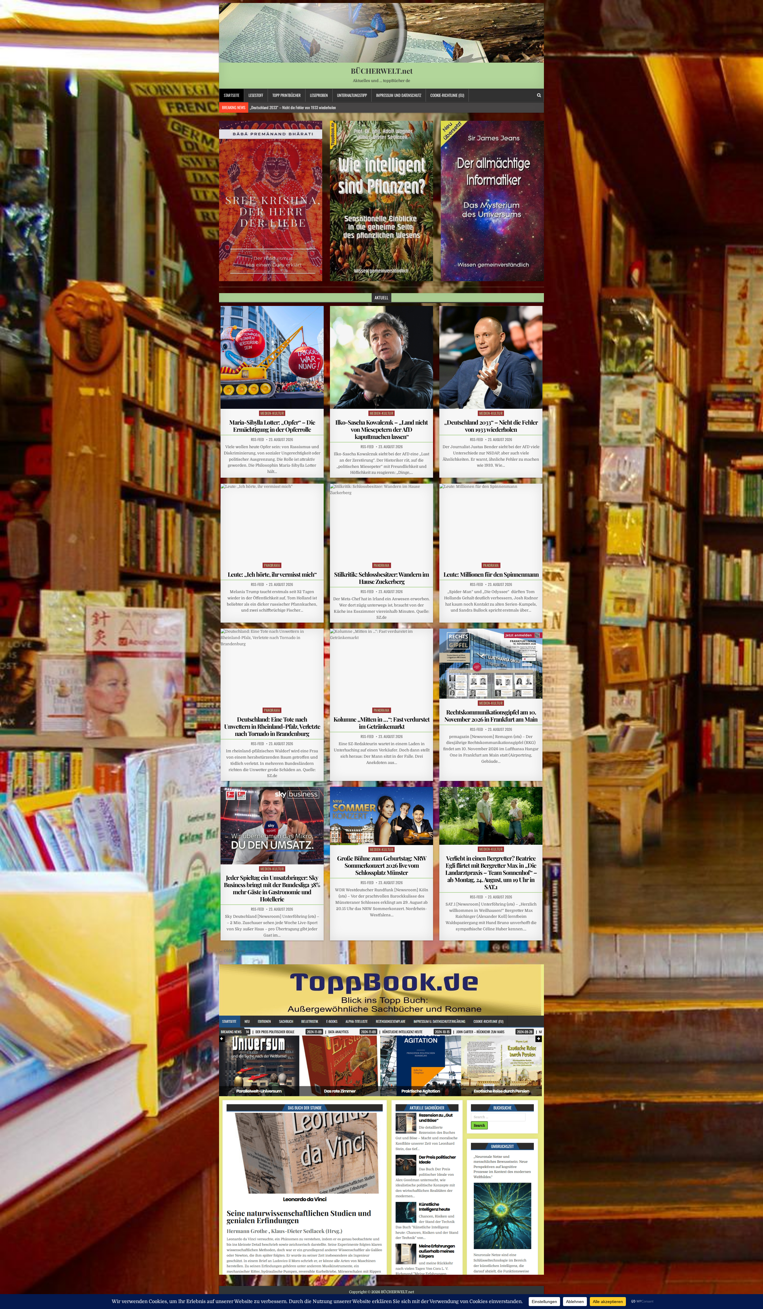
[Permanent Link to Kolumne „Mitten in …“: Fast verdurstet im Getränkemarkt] (381, 667)
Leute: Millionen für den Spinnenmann (491, 574)
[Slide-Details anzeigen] (270, 201)
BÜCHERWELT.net (381, 70)
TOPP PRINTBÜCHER (286, 95)
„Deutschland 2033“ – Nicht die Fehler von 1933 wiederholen (491, 425)
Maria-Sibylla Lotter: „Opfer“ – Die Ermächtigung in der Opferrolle (272, 425)
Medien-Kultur (272, 413)
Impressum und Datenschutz (398, 95)
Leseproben (319, 95)
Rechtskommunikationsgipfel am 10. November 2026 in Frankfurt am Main (490, 715)
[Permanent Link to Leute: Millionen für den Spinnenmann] (490, 522)
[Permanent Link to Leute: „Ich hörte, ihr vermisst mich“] (272, 522)
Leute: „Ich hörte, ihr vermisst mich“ (272, 574)
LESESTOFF (256, 95)
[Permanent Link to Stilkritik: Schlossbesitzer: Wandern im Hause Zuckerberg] (381, 522)
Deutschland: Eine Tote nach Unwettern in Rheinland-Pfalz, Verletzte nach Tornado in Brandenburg (272, 726)
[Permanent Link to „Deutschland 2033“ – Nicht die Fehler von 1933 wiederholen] (490, 357)
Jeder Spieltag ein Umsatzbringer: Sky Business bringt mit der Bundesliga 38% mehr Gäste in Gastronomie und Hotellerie (272, 888)
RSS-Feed (257, 439)
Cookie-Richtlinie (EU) (447, 95)
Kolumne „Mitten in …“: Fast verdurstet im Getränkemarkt (381, 722)
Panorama (272, 565)
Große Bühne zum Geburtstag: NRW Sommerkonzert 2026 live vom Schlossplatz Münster (381, 865)
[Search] (539, 95)
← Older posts (232, 951)
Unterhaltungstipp (352, 95)
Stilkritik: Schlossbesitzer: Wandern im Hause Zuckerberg (290, 107)
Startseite (231, 95)
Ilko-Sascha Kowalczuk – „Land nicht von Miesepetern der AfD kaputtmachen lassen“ (381, 429)
